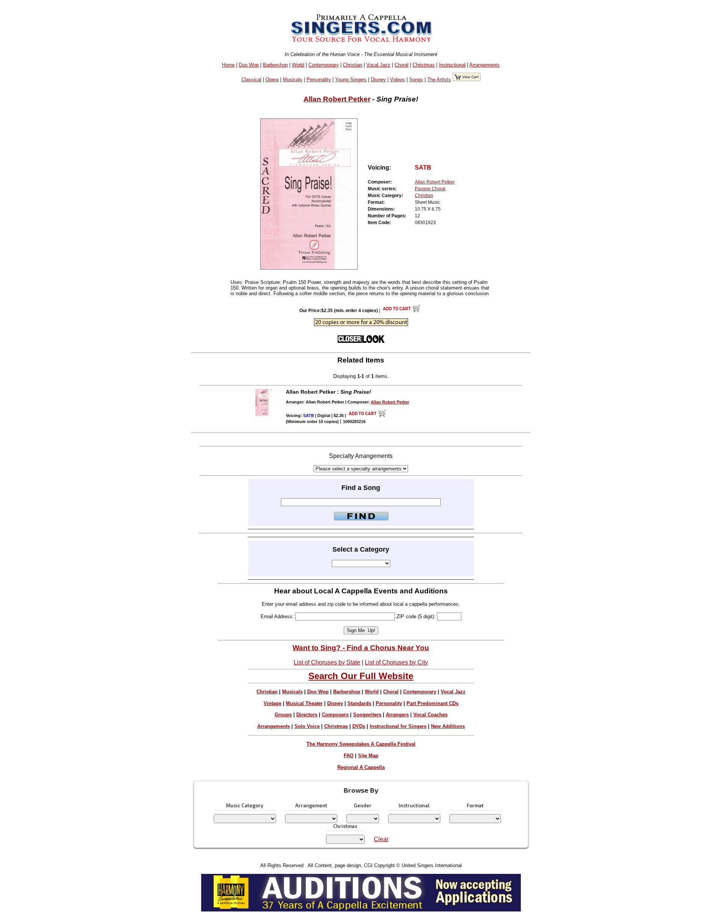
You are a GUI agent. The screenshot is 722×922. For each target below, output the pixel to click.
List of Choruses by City (396, 662)
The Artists (439, 79)
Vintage (272, 703)
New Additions (448, 726)
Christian (352, 65)
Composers (335, 714)
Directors (306, 714)
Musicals (292, 79)
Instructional (452, 65)
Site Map (368, 755)
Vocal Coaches (430, 714)
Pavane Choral (430, 188)
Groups (283, 714)
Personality (318, 79)
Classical (251, 79)
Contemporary (323, 65)
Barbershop (275, 65)
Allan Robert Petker (336, 99)
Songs (416, 79)
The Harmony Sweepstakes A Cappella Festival (361, 744)
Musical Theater (304, 703)
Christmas (424, 65)
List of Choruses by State (327, 662)
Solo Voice (307, 726)
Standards (359, 703)
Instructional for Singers (398, 726)
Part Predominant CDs (432, 703)
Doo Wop (249, 65)
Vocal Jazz (378, 65)
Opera (272, 79)
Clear (381, 839)
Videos (397, 79)
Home (228, 65)
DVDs (358, 726)
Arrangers (397, 714)
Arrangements (484, 65)
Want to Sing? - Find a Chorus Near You (361, 648)
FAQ (348, 755)
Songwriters (367, 714)
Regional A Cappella (361, 767)
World (298, 65)
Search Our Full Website (360, 676)
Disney (378, 79)
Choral (401, 65)
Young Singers (351, 79)
